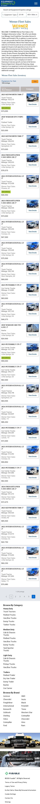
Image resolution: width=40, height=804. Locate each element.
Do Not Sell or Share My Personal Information (20, 790)
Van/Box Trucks (9, 618)
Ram (23, 725)
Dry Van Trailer (9, 678)
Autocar (6, 696)
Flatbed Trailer (9, 675)
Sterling (6, 716)
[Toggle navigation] (36, 3)
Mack (23, 703)
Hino (23, 722)
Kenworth (7, 709)
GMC (23, 696)
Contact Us (9, 798)
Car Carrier (7, 688)
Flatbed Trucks (9, 615)
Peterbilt (24, 706)
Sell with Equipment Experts (20, 759)
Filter (35, 81)
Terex (23, 709)
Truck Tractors (9, 612)
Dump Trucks (8, 621)
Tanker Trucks (9, 625)
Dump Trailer (8, 682)
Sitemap (8, 802)
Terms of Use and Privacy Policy (16, 782)
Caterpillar (7, 722)
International (8, 706)
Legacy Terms (10, 786)
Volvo (5, 719)
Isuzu (23, 699)
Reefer (6, 685)
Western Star (26, 712)
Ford (5, 725)
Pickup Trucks (9, 664)
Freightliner (8, 703)
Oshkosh (7, 712)
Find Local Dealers (20, 740)
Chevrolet (7, 699)
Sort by (4, 88)
